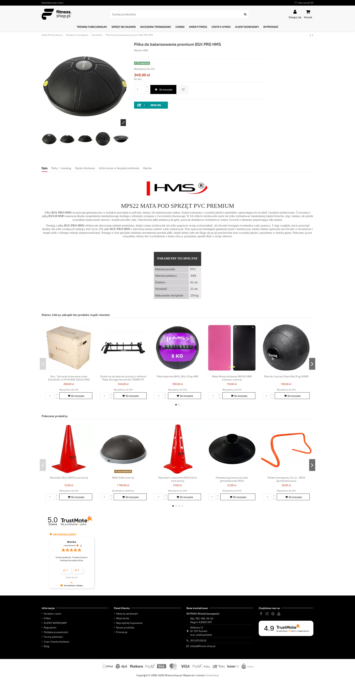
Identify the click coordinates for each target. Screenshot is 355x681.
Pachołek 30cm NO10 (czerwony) (69, 477)
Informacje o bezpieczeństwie (119, 168)
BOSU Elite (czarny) (123, 477)
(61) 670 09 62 (198, 640)
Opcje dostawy (85, 168)
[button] (92, 27)
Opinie (147, 168)
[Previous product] (311, 35)
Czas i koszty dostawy (56, 641)
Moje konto (122, 618)
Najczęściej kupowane (129, 622)
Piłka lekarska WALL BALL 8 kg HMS (177, 376)
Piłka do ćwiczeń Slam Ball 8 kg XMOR (286, 376)
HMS (145, 50)
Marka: (138, 50)
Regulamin (50, 627)
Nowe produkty (125, 627)
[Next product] (312, 35)
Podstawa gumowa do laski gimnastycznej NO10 (232, 479)
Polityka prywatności (56, 632)
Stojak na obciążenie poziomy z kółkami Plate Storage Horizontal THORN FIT (123, 378)
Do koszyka (166, 89)
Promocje (121, 632)
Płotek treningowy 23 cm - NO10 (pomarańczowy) (286, 479)
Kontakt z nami (52, 613)
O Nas (47, 618)
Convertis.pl (212, 675)
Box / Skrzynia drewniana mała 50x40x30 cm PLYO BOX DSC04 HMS (69, 378)
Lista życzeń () (305, 2)
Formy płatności (53, 636)
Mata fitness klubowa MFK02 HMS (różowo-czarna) (232, 378)
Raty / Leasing (61, 168)
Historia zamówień (127, 613)
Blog (46, 646)
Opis (45, 168)
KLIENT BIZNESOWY (55, 622)
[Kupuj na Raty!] (151, 104)
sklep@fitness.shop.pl (202, 646)
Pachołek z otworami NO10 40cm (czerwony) (177, 479)
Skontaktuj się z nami (52, 2)
